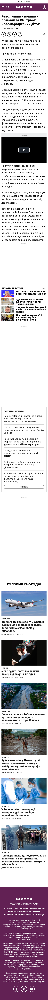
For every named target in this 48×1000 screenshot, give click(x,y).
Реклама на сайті (11, 908)
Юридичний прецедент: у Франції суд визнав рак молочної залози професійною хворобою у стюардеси (22, 626)
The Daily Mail (23, 53)
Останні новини (14, 411)
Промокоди (38, 915)
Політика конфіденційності (32, 908)
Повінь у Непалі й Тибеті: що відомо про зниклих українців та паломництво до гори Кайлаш (23, 419)
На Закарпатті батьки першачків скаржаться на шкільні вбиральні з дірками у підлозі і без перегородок (23, 442)
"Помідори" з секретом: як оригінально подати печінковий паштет (21, 453)
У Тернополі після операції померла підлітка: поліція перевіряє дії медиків (18, 812)
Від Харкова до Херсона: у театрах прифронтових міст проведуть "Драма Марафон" (22, 465)
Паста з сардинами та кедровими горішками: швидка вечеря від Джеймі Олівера (24, 430)
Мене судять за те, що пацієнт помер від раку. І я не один (20, 672)
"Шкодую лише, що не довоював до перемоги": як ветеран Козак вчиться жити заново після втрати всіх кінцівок (23, 860)
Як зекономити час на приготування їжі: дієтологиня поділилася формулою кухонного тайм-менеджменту (23, 477)
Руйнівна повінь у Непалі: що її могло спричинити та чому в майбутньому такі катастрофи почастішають (20, 765)
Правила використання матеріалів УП (24, 912)
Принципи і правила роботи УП (18, 915)
